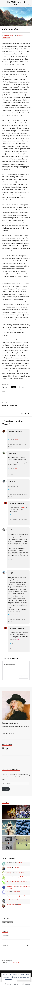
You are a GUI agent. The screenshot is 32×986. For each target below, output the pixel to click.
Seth (8, 881)
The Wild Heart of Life (16, 3)
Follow (6, 789)
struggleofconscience (15, 573)
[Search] (28, 4)
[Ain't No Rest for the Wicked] (9, 812)
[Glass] (9, 843)
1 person (16, 439)
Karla (8, 891)
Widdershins (12, 482)
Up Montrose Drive (23, 877)
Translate (16, 962)
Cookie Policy (8, 979)
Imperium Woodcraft (15, 431)
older (24, 896)
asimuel (9, 867)
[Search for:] (16, 945)
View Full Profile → (8, 733)
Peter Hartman (11, 877)
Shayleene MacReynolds (17, 503)
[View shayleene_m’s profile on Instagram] (3, 748)
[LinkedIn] (7, 748)
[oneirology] (23, 843)
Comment (23, 677)
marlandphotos (11, 904)
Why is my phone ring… (13, 896)
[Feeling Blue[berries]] (23, 827)
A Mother (16, 867)
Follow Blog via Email (11, 769)
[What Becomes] (9, 827)
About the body (16, 891)
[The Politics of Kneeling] (23, 812)
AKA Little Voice (11, 886)
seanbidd (11, 530)
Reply (11, 446)
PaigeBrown (12, 453)
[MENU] (3, 4)
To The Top (19, 862)
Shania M (9, 872)
